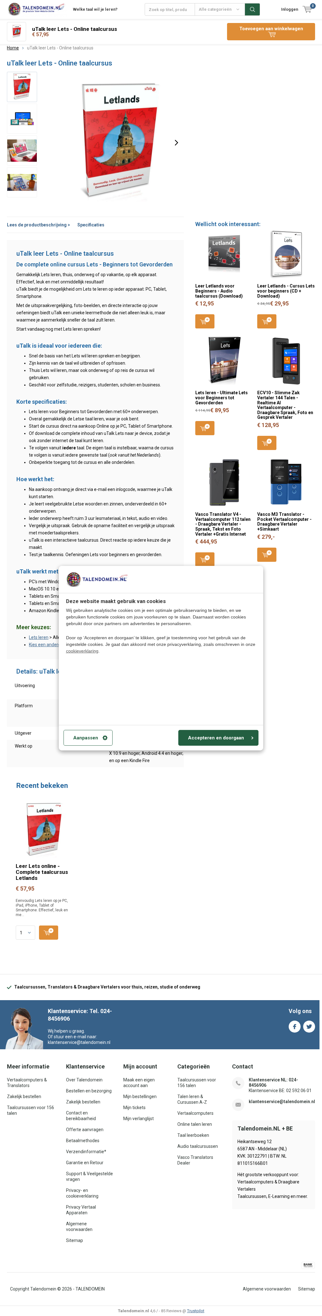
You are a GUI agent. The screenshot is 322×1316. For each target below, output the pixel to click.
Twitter (309, 1027)
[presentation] (176, 142)
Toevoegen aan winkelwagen (204, 321)
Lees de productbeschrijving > (38, 224)
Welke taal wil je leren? (95, 9)
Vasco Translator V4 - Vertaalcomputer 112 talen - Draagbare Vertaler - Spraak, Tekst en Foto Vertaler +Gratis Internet (223, 524)
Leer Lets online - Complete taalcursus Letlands (42, 872)
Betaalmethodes (82, 1140)
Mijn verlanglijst (138, 1118)
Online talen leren (194, 1124)
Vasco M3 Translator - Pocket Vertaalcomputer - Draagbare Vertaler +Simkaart (284, 522)
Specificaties (90, 224)
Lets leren (38, 637)
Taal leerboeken (193, 1135)
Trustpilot (195, 1310)
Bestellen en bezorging (89, 1090)
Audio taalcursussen (197, 1146)
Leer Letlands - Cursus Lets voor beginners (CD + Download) (286, 290)
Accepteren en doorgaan (216, 738)
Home (13, 47)
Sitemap (74, 1240)
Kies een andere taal (49, 644)
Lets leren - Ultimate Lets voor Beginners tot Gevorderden (221, 397)
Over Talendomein (84, 1079)
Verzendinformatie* (86, 1151)
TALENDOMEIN (90, 1288)
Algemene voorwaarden (267, 1288)
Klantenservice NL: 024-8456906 (273, 1082)
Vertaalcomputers (195, 1113)
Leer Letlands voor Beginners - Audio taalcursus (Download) (219, 290)
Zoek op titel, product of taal (252, 9)
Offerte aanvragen (84, 1129)
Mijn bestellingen (140, 1096)
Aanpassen (85, 738)
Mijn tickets (134, 1107)
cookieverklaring (82, 650)
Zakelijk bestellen (24, 1096)
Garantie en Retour (84, 1162)
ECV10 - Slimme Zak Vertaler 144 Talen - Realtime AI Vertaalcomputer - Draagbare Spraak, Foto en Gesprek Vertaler (285, 405)
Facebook (295, 1027)
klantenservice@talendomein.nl (282, 1101)
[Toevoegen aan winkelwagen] (48, 933)
